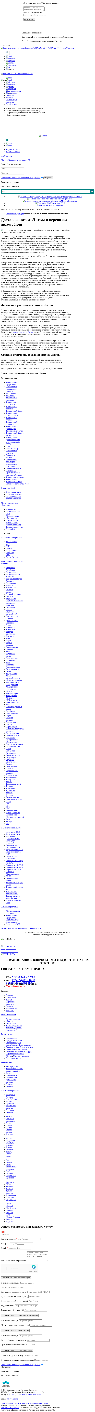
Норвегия (10, 1169)
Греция (9, 1125)
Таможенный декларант (11, 423)
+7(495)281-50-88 (40, 48)
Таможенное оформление (61, 199)
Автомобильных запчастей (13, 575)
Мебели (9, 691)
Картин (9, 643)
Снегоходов (11, 764)
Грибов (9, 610)
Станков (9, 768)
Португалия (11, 1176)
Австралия (10, 1095)
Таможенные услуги (14, 431)
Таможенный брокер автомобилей (15, 434)
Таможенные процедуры (11, 403)
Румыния (10, 1178)
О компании (11, 997)
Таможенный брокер (15, 411)
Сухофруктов (11, 775)
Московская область (14, 1069)
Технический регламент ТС (12, 892)
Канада (9, 1152)
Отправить (48, 178)
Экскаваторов (12, 810)
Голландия (10, 1121)
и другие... (10, 1221)
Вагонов (9, 596)
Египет (9, 1132)
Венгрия (9, 1112)
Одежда (16, 1056)
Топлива (9, 786)
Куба (8, 1160)
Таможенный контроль (11, 399)
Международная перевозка (13, 912)
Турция (9, 1191)
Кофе (8, 662)
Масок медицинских (14, 680)
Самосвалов (11, 753)
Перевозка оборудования (16, 1049)
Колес (8, 656)
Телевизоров (11, 777)
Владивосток (11, 1075)
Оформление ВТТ (13, 468)
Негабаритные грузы (23, 1051)
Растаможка (11, 393)
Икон (8, 638)
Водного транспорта (14, 601)
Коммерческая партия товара (18, 484)
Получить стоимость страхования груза (17, 1350)
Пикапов (9, 731)
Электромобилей (13, 813)
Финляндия (11, 1195)
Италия (9, 1147)
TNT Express (11, 542)
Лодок (8, 671)
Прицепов (10, 738)
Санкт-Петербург (13, 1071)
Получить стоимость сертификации (15, 1330)
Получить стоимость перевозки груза (16, 1278)
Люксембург (11, 1167)
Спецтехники (11, 766)
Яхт (7, 824)
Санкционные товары (12, 879)
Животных (10, 629)
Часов (8, 802)
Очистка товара (12, 448)
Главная (9, 214)
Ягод (8, 819)
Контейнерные (12, 1045)
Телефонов (10, 779)
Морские (9, 1021)
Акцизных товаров (14, 579)
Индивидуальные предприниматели (13, 498)
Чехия (8, 1204)
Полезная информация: (11, 828)
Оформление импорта (11, 452)
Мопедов (10, 698)
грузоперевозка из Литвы (23, 332)
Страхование (11, 922)
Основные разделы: (9, 907)
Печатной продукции (15, 729)
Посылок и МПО (13, 735)
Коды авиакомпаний (14, 850)
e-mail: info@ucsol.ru (19, 982)
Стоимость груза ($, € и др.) (12, 1355)
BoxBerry (10, 553)
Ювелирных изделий (15, 817)
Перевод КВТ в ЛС (14, 869)
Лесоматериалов (13, 667)
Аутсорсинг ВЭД (13, 924)
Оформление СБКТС (15, 867)
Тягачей (9, 793)
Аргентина (10, 1103)
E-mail (4, 1248)
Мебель (9, 1056)
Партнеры (10, 1002)
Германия (10, 1119)
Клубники (10, 654)
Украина (9, 1193)
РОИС (8, 876)
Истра (8, 1073)
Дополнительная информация (13, 1261)
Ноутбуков (10, 711)
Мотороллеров (12, 693)
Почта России (12, 557)
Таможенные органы (15, 477)
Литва (8, 1165)
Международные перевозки (70, 197)
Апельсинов (11, 583)
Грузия (9, 1127)
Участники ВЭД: (8, 488)
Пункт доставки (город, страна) (14, 1301)
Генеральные (11, 1038)
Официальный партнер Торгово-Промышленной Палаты (25, 1403)
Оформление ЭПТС (14, 865)
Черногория (11, 1200)
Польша (9, 1173)
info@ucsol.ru (68, 48)
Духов (8, 625)
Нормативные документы (12, 857)
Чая (7, 804)
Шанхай (9, 1206)
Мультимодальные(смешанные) (14, 1029)
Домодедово (11, 1080)
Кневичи (9, 1086)
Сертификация (12, 920)
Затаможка (10, 395)
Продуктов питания (14, 744)
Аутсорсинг (58, 205)
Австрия (9, 1097)
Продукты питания (14, 1040)
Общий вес (5, 1287)
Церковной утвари (14, 799)
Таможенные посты (14, 527)
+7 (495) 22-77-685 (17, 1394)
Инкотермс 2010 (13, 832)
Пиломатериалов (13, 746)
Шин (8, 806)
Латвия (9, 1162)
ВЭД (8, 446)
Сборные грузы (12, 1047)
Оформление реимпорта (11, 460)
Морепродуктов (12, 702)
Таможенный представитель (12, 414)
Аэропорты (11, 509)
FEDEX (9, 548)
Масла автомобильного (13, 677)
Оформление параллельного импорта (12, 389)
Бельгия (9, 1108)
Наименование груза (10, 1283)
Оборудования (12, 713)
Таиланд (9, 1186)
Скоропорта (11, 757)
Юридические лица (14, 494)
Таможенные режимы (11, 408)
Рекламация (11, 471)
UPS (8, 544)
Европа (9, 1130)
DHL (8, 546)
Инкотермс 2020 (13, 834)
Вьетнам (9, 1116)
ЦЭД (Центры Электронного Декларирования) (13, 522)
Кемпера (9, 649)
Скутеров (10, 760)
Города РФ (10, 529)
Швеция (9, 1210)
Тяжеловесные (25, 1045)
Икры (8, 640)
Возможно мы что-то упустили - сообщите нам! (21, 928)
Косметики (10, 660)
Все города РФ (12, 1066)
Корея (8, 1156)
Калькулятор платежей (11, 842)
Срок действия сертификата (13, 1345)
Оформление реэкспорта (11, 465)
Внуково (9, 1082)
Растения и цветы (13, 1058)
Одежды (9, 720)
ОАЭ (8, 1171)
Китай (8, 1154)
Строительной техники (12, 772)
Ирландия (10, 1143)
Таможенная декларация (11, 427)
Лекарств (10, 665)
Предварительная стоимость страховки (17, 1360)
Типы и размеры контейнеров (13, 897)
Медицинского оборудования (12, 683)
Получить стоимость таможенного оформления (20, 1315)
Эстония (9, 1213)
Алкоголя (10, 581)
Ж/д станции (11, 518)
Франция (10, 1197)
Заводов (9, 632)
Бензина (9, 590)
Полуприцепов (12, 733)
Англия (9, 1101)
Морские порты (12, 516)
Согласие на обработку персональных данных (20, 178)
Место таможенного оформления (15, 1325)
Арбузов (9, 585)
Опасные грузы (26, 1047)
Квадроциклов (12, 647)
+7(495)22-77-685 (55, 48)
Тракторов (10, 788)
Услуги (9, 1000)
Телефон (5, 1243)
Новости (9, 1006)
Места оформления (69, 201)
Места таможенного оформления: (9, 504)
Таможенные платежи (11, 419)
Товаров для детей (13, 784)
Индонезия (10, 1140)
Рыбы (8, 749)
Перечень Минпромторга (12, 873)
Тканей (9, 782)
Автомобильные (13, 1019)
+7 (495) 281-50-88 (33, 1394)
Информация (18, 214)
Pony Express (11, 550)
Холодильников (12, 797)
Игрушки (25, 1056)
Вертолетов (11, 599)
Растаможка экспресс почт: (12, 537)
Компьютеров (12, 658)
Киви (8, 651)
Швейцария (11, 1208)
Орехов (9, 724)
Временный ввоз (13, 473)
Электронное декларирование (13, 438)
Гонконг (9, 1123)
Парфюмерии (11, 726)
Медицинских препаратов (12, 688)
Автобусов (10, 570)
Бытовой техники (13, 594)
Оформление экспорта (11, 456)
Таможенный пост (14, 482)
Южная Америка (13, 1217)
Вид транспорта (7, 1305)
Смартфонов (11, 762)
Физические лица (13, 492)
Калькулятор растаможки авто (13, 846)
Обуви (8, 715)
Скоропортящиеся (13, 1043)
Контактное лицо (9, 1239)
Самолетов (10, 751)
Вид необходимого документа (13, 1340)
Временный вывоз (14, 475)
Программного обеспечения (12, 741)
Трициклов (10, 790)
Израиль (9, 1134)
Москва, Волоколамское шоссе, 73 (15, 160)
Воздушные (11, 1023)
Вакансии (10, 1004)
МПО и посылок (13, 700)
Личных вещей (12, 669)
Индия (9, 1138)
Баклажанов (11, 587)
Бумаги (9, 592)
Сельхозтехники (13, 755)
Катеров (9, 645)
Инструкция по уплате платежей (13, 837)
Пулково (9, 1084)
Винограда (10, 607)
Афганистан (11, 1106)
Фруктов (9, 795)
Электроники (11, 815)
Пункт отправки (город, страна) (14, 1296)
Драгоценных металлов (12, 622)
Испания (9, 1145)
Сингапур (10, 1182)
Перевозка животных (15, 1054)
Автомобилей (12, 572)
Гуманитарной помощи (12, 617)
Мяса (8, 704)
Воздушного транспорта (11, 604)
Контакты (10, 1011)
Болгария (10, 1110)
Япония (9, 1219)
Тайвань (9, 1189)
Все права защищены (10, 1408)
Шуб (8, 808)
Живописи (10, 627)
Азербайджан (11, 1099)
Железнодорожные (14, 1025)
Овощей (9, 718)
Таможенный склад (14, 479)
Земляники (10, 634)
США (8, 1184)
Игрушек (10, 636)
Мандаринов (11, 674)
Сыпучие (10, 1051)
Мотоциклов (11, 696)
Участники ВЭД (58, 203)
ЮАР (8, 1215)
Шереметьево (11, 1077)
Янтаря (9, 821)
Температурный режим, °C (12, 1310)
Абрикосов (10, 568)
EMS (8, 555)
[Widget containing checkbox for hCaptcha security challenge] (19, 1268)
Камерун (9, 1149)
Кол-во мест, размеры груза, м (13, 1292)
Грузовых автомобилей (11, 613)
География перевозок (10, 1090)
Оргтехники (11, 722)
